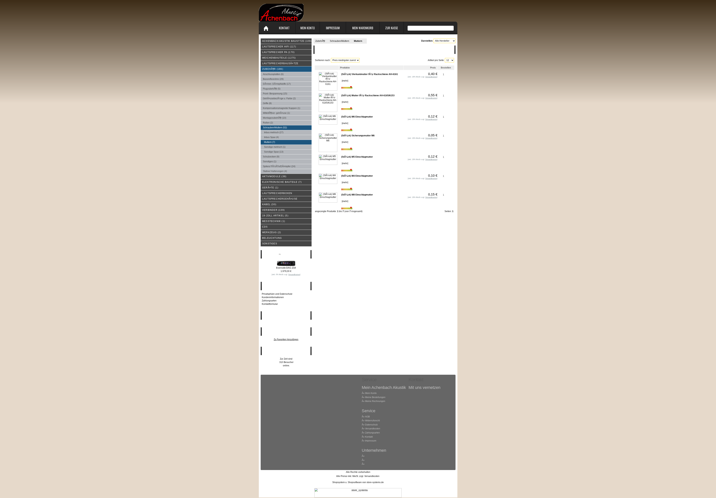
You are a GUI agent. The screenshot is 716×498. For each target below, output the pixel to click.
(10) (274, 118)
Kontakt (284, 28)
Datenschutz (371, 424)
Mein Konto (307, 28)
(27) (273, 132)
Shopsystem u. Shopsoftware (347, 482)
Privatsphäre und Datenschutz (277, 294)
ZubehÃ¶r (320, 41)
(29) (273, 79)
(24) (279, 166)
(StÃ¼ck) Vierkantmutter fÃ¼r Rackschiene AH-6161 (369, 74)
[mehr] (344, 80)
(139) (273, 210)
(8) (267, 103)
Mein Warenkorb (362, 28)
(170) (278, 52)
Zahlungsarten (269, 300)
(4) (271, 137)
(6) (273, 74)
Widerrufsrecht (372, 420)
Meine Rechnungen (375, 401)
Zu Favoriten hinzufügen (286, 339)
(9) (271, 156)
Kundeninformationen (273, 297)
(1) (281, 108)
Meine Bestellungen (375, 397)
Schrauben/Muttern (339, 41)
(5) (271, 88)
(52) (275, 127)
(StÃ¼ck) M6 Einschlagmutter (357, 116)
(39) (274, 176)
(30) (269, 204)
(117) (279, 46)
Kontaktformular (270, 304)
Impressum (333, 28)
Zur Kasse (391, 28)
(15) (275, 93)
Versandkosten (372, 428)
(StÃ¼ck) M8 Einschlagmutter (357, 194)
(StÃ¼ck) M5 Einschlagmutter (357, 157)
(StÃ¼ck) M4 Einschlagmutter (357, 176)
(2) (279, 98)
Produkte (345, 67)
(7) (269, 142)
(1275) (279, 58)
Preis (433, 67)
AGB (367, 416)
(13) (273, 152)
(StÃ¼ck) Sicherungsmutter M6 (358, 135)
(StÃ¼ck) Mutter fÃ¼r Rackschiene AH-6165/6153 (368, 95)
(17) (277, 84)
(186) (272, 69)
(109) (287, 41)
